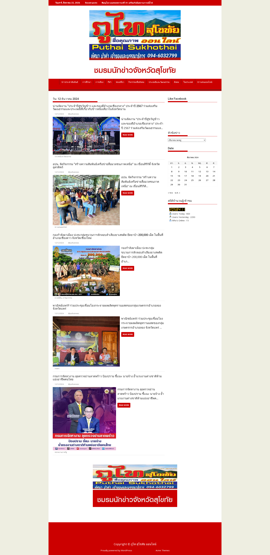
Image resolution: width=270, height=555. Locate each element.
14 (214, 171)
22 (171, 180)
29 (171, 184)
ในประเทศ (188, 82)
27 (207, 180)
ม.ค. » (177, 192)
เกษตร (57, 368)
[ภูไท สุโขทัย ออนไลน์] (55, 81)
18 (192, 175)
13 (207, 171)
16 (179, 175)
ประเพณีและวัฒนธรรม (159, 82)
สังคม (176, 82)
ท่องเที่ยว (120, 82)
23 (179, 180)
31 (185, 184)
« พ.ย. (170, 192)
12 (199, 171)
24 (185, 180)
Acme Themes (163, 550)
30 (179, 184)
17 (185, 175)
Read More (128, 135)
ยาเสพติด (58, 298)
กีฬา (110, 82)
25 (192, 180)
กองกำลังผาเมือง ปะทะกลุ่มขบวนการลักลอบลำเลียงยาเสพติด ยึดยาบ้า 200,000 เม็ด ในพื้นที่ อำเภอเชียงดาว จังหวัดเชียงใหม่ (108, 236)
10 (185, 171)
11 (192, 171)
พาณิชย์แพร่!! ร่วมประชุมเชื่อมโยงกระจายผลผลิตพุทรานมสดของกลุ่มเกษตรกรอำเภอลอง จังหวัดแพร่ (107, 307)
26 (199, 180)
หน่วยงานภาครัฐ (61, 452)
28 (214, 180)
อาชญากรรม (67, 298)
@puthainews (73, 114)
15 (171, 175)
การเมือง (99, 82)
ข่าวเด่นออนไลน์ (204, 82)
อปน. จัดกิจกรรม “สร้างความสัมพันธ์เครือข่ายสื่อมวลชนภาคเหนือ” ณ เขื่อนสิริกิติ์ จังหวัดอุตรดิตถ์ (106, 165)
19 (199, 175)
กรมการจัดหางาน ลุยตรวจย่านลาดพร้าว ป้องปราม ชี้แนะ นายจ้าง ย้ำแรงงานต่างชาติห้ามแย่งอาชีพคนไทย (107, 378)
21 (214, 175)
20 (207, 175)
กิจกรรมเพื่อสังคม (136, 82)
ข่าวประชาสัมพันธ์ (69, 82)
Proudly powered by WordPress (116, 550)
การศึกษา (86, 82)
